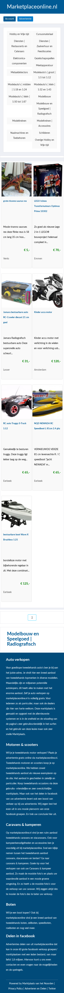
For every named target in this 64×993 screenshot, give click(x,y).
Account (9, 19)
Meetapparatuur (44, 65)
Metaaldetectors (19, 72)
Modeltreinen (19, 121)
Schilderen (44, 133)
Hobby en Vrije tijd (19, 34)
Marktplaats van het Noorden (38, 983)
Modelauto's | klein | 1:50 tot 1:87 (19, 99)
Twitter (52, 989)
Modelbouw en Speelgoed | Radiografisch (44, 108)
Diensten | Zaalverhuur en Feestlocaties (44, 46)
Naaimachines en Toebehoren (19, 135)
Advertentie (25, 19)
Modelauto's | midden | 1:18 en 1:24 (19, 87)
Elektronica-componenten (19, 61)
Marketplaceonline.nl (32, 6)
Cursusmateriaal (44, 34)
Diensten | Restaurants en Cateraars (19, 46)
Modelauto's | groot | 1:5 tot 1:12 (44, 75)
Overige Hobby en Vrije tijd (44, 142)
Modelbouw (44, 96)
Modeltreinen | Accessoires (44, 123)
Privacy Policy (15, 989)
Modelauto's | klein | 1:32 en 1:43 (44, 87)
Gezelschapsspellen (44, 58)
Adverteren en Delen (35, 989)
